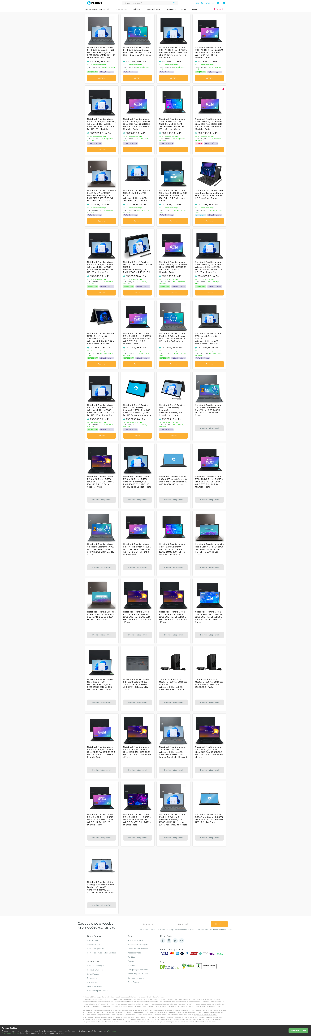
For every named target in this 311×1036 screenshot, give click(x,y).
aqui (47, 1033)
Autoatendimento (135, 940)
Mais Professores (94, 986)
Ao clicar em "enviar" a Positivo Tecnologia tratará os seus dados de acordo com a (186, 929)
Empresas (210, 3)
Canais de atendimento (138, 949)
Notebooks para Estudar (97, 991)
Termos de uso (93, 944)
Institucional (92, 940)
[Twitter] (175, 940)
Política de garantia (95, 949)
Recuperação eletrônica (138, 970)
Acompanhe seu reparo (138, 944)
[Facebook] (162, 940)
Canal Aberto (133, 982)
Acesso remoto (134, 953)
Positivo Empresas (95, 970)
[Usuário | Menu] (218, 3)
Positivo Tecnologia (95, 966)
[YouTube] (181, 940)
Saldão (194, 9)
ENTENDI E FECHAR (298, 1030)
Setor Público (93, 974)
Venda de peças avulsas (138, 974)
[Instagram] (169, 940)
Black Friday (92, 982)
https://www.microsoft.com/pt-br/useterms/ (158, 1010)
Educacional (92, 978)
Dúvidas (131, 957)
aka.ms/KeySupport (97, 1006)
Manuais (131, 965)
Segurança (170, 9)
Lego (183, 9)
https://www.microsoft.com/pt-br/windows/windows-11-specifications (182, 1019)
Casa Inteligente (153, 9)
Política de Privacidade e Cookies (219, 929)
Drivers (131, 961)
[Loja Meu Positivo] (94, 3)
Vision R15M (121, 9)
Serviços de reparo (136, 978)
